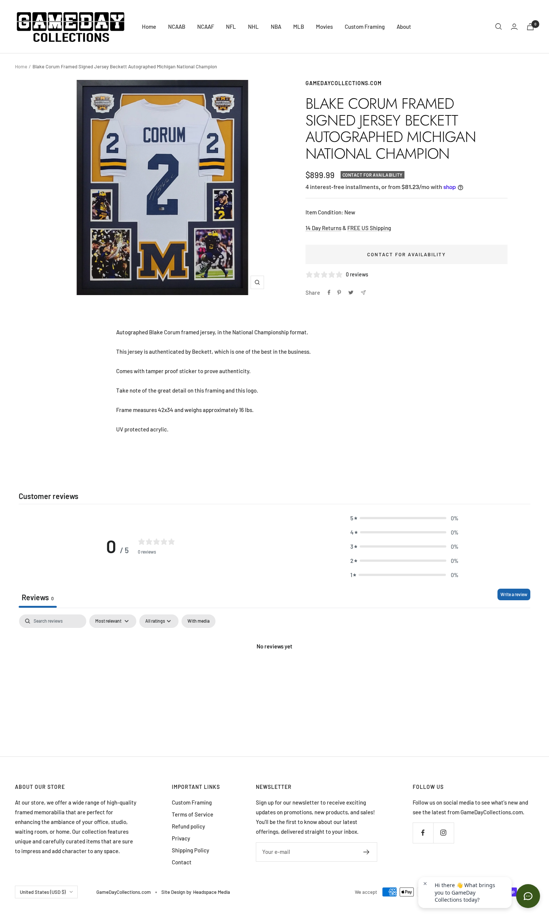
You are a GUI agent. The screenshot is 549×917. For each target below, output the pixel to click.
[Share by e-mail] (363, 292)
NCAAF (205, 26)
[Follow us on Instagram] (443, 832)
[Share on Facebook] (329, 292)
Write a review (513, 594)
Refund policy (188, 826)
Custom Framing (365, 26)
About (404, 26)
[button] (404, 518)
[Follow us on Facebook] (423, 832)
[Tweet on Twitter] (351, 292)
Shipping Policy (190, 850)
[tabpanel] (274, 671)
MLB (298, 26)
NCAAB (176, 26)
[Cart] (530, 26)
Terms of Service (192, 814)
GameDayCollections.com (343, 83)
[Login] (514, 27)
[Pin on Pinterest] (339, 292)
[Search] (498, 26)
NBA (276, 26)
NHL (253, 26)
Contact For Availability (406, 254)
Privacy (181, 838)
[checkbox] (198, 621)
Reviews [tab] (38, 597)
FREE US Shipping (369, 227)
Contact (182, 862)
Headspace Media (211, 892)
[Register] (366, 852)
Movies (324, 26)
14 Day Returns (323, 227)
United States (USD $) (43, 892)
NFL (231, 26)
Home (149, 26)
